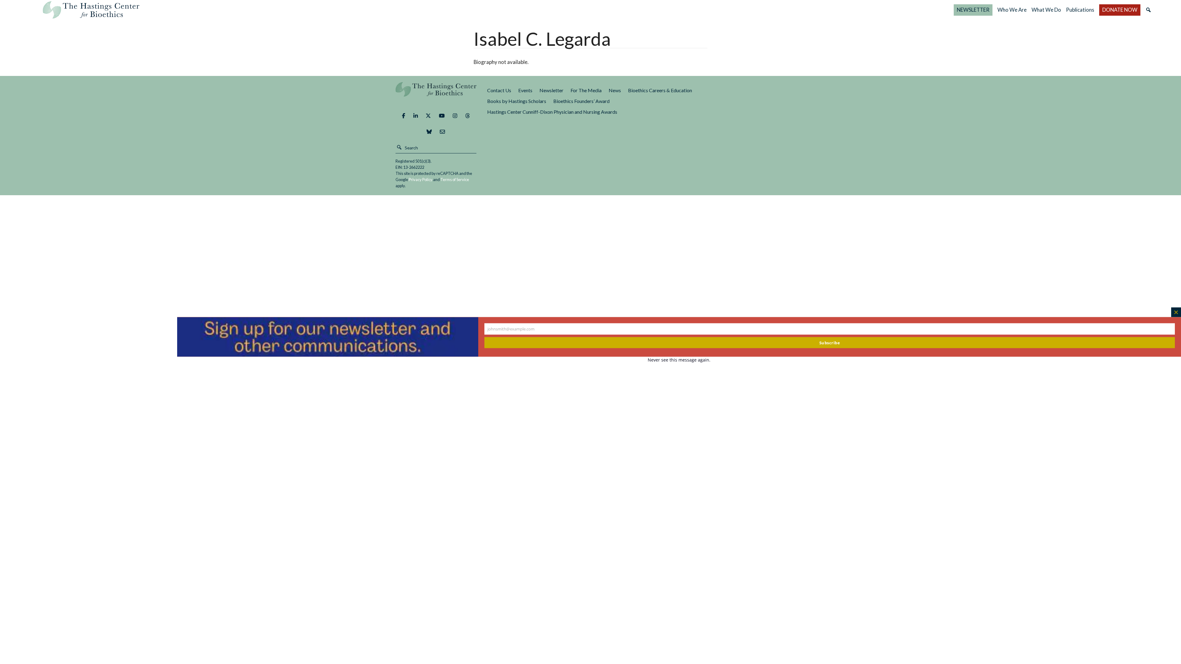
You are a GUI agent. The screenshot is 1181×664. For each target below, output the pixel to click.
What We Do (1046, 9)
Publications (1080, 9)
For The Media (586, 90)
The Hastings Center (436, 93)
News (615, 90)
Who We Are (1012, 9)
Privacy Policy (420, 179)
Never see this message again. (679, 360)
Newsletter (551, 90)
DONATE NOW (1119, 9)
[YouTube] (441, 115)
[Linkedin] (416, 115)
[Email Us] (442, 131)
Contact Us (499, 90)
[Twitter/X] (428, 115)
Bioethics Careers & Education (660, 90)
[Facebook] (403, 115)
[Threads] (467, 115)
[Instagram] (455, 115)
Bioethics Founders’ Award (581, 101)
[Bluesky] (429, 131)
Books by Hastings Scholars (516, 101)
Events (525, 90)
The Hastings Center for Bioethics (91, 9)
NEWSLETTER (973, 9)
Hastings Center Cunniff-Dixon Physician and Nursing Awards (552, 112)
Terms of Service (454, 179)
